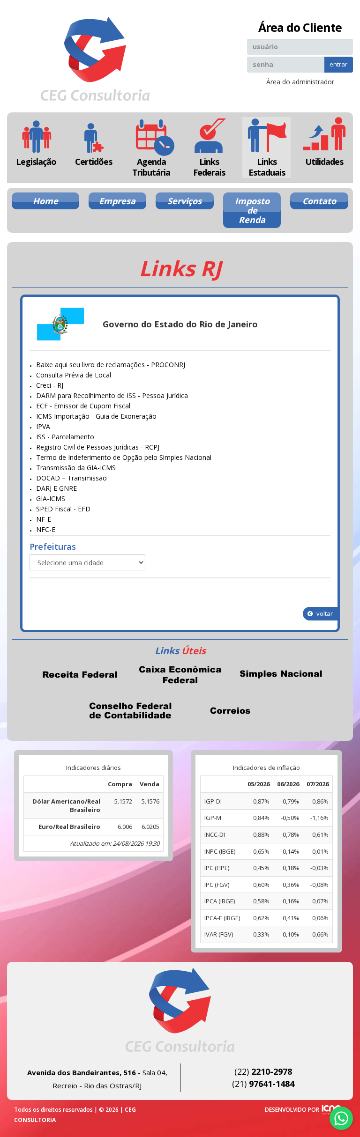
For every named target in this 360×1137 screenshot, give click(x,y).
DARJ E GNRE (56, 488)
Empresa (117, 201)
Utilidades (324, 161)
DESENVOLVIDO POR (292, 1110)
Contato (319, 201)
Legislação (36, 161)
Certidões (93, 161)
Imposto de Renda (252, 210)
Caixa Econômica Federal (180, 674)
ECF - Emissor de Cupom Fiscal (83, 405)
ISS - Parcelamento (65, 436)
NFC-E (45, 529)
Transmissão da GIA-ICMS (76, 467)
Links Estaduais (266, 167)
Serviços (184, 201)
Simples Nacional (280, 674)
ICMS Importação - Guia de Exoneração (96, 416)
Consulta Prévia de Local (73, 374)
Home (45, 201)
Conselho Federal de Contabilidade (130, 710)
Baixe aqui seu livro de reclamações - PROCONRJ (110, 364)
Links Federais (209, 167)
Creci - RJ (49, 385)
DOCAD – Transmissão (71, 477)
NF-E (43, 519)
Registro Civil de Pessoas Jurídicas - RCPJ (97, 447)
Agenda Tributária (151, 167)
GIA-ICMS (50, 498)
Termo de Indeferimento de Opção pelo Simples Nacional (123, 457)
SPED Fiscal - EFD (63, 508)
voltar (324, 613)
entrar (338, 64)
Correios (230, 710)
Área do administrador (300, 81)
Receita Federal (79, 674)
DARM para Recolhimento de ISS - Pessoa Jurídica (112, 395)
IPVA (43, 426)
